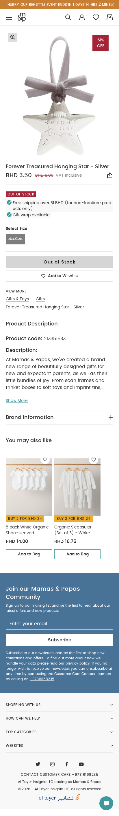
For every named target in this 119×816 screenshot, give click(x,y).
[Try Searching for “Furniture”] (68, 17)
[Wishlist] (45, 459)
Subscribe (59, 640)
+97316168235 (42, 679)
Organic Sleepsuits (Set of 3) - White (72, 530)
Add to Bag (29, 554)
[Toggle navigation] (9, 17)
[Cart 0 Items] (109, 17)
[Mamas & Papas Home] (22, 17)
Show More (17, 401)
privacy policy (78, 663)
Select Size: (17, 229)
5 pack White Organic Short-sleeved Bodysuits (27, 530)
